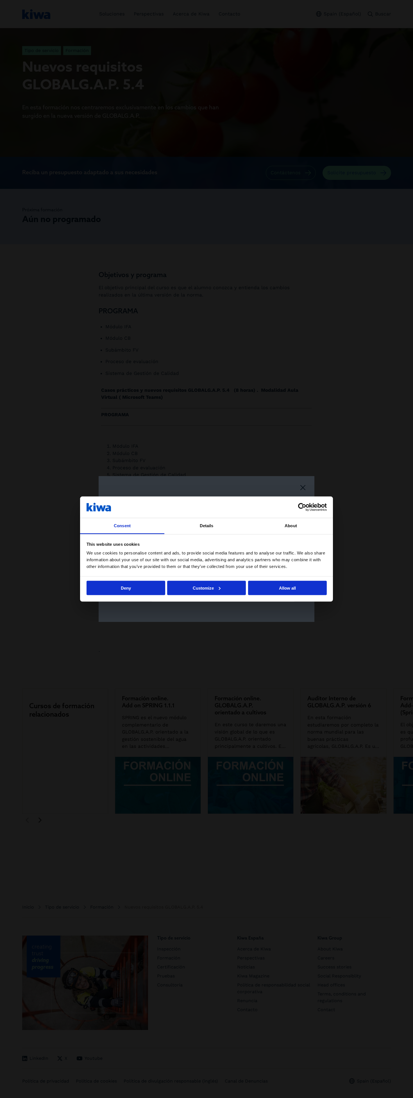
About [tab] (291, 525)
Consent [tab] (122, 525)
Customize (203, 587)
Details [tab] (207, 525)
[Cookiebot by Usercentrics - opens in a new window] (302, 507)
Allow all (287, 587)
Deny (126, 587)
